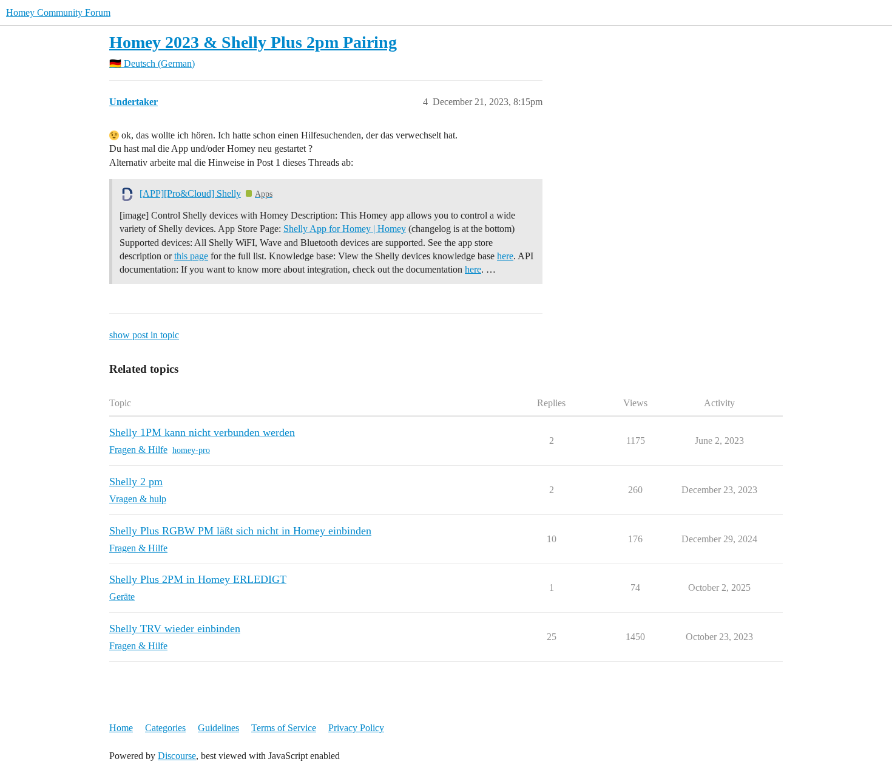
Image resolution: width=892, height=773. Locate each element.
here (505, 256)
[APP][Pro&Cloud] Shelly (190, 193)
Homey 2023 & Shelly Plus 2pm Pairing (253, 42)
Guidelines (218, 728)
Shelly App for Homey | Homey (344, 228)
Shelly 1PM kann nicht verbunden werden (202, 432)
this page (191, 256)
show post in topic (144, 335)
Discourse (177, 756)
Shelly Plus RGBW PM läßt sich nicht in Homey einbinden (240, 531)
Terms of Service (283, 728)
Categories (165, 728)
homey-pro (191, 450)
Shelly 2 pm (136, 481)
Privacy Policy (356, 728)
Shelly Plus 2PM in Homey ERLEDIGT (197, 579)
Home (121, 728)
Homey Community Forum (58, 12)
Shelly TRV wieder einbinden (174, 628)
